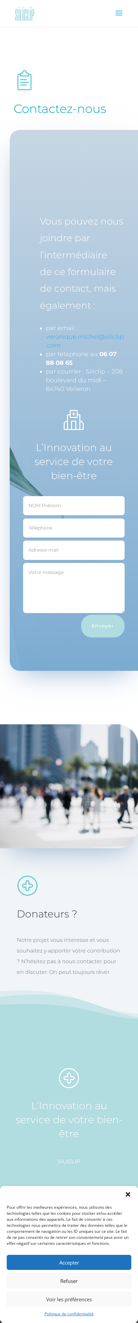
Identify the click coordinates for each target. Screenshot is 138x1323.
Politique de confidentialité (69, 1314)
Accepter (69, 1262)
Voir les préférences (69, 1299)
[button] (128, 1194)
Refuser (69, 1281)
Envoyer (103, 626)
